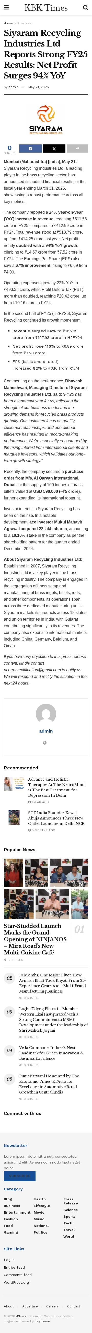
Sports (69, 1216)
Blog (8, 1199)
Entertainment (17, 1212)
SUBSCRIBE (19, 1176)
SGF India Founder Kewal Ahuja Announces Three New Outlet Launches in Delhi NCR (56, 818)
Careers (52, 1306)
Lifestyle (42, 1206)
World (68, 1236)
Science (70, 1210)
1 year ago (40, 802)
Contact (73, 1306)
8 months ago (43, 830)
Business (24, 23)
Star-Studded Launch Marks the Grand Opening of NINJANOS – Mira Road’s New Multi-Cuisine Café (35, 939)
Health (40, 1199)
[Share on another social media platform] (77, 148)
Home (8, 23)
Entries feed (14, 1267)
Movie (39, 1212)
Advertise (30, 1306)
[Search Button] (85, 7)
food (8, 1226)
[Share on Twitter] (54, 148)
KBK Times (46, 7)
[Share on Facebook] (30, 148)
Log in (9, 1260)
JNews (21, 1316)
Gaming (11, 1232)
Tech (67, 1223)
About (9, 1306)
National (41, 1226)
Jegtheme (42, 1321)
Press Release (70, 1201)
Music (39, 1219)
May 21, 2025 (38, 87)
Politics (40, 1232)
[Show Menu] (6, 7)
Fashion (11, 1219)
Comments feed (18, 1275)
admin (14, 87)
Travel (69, 1230)
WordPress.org (16, 1282)
